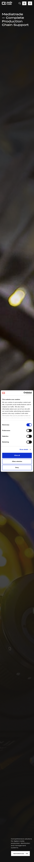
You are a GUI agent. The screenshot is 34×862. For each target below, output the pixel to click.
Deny (17, 467)
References (18, 853)
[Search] (19, 3)
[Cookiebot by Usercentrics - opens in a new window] (24, 393)
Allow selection (17, 461)
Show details (24, 449)
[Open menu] (24, 3)
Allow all (17, 455)
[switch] (29, 430)
